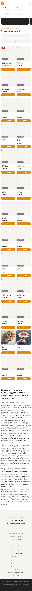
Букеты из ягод (16, 550)
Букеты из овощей (16, 556)
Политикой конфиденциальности (22, 585)
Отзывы (16, 569)
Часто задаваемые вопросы (16, 572)
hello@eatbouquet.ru (16, 524)
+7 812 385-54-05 (16, 520)
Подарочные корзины (16, 547)
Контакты (16, 575)
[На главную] (16, 3)
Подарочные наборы (16, 553)
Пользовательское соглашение (12, 582)
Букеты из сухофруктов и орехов (16, 542)
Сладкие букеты (16, 539)
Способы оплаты (16, 566)
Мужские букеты (16, 536)
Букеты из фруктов (16, 545)
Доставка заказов (16, 564)
